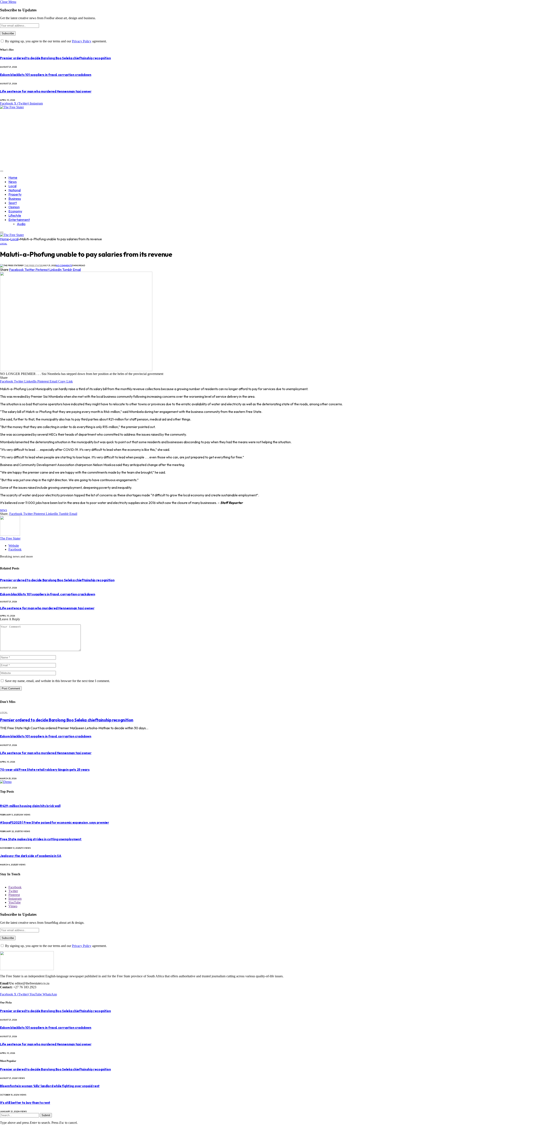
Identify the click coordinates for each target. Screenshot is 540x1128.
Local (12, 186)
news (3, 510)
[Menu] (1, 171)
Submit (46, 1115)
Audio (21, 224)
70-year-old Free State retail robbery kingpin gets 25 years (44, 770)
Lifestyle (14, 215)
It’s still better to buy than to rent (25, 1103)
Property (15, 194)
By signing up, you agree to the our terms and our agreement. (55, 41)
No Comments (64, 265)
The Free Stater (33, 265)
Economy (15, 211)
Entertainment (19, 220)
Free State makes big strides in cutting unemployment (41, 839)
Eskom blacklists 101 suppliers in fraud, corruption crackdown (45, 75)
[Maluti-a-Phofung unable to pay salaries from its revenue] (76, 370)
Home (12, 177)
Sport (12, 203)
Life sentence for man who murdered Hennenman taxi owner (46, 91)
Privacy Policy (81, 41)
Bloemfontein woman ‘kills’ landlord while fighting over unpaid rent (50, 1086)
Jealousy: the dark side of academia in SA (30, 856)
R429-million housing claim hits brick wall (30, 806)
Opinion (14, 207)
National (14, 190)
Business (14, 198)
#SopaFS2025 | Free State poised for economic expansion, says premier (54, 822)
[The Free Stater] (12, 107)
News (12, 182)
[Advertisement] (126, 138)
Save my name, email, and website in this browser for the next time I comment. (57, 681)
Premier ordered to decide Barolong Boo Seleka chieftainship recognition (55, 58)
